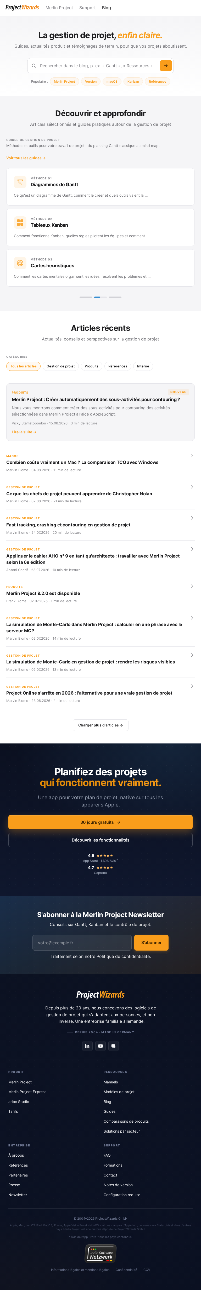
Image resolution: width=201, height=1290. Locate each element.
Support (87, 7)
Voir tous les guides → (26, 157)
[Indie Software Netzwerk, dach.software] (100, 1253)
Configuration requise (122, 1194)
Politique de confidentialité (123, 956)
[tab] (86, 297)
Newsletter (17, 1194)
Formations (113, 1165)
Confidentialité (126, 1270)
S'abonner (151, 942)
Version (91, 81)
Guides (109, 1111)
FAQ (107, 1155)
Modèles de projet (119, 1091)
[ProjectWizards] (100, 995)
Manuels (111, 1082)
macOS (112, 81)
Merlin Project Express (27, 1091)
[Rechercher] (166, 65)
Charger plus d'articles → (100, 725)
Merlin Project (59, 7)
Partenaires (18, 1175)
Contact (110, 1175)
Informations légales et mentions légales (80, 1270)
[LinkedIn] (87, 1046)
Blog (106, 7)
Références (157, 81)
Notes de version (118, 1185)
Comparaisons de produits (126, 1121)
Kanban (133, 81)
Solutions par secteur (122, 1131)
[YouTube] (100, 1046)
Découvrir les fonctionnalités (101, 840)
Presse (14, 1185)
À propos (16, 1155)
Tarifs (13, 1111)
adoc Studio (18, 1101)
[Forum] (113, 1046)
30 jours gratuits (97, 822)
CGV (146, 1270)
